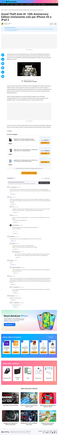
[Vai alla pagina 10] (34, 355)
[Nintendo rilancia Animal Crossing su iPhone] (47, 416)
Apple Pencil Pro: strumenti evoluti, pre (25, 348)
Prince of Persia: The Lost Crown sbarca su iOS (29, 406)
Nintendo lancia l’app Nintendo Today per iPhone (48, 406)
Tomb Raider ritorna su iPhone (10, 405)
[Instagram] (49, 432)
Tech (39, 4)
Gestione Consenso (26, 432)
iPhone (2, 4)
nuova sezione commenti (12, 30)
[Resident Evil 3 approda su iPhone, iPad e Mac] (10, 416)
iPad (7, 4)
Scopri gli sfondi (8, 324)
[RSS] (56, 432)
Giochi (6, 10)
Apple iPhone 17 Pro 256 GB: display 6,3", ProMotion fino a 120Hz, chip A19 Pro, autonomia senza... (26, 150)
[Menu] (3, 2)
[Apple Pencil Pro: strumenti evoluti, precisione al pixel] (25, 343)
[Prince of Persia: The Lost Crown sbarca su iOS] (29, 398)
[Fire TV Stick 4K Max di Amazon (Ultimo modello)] (34, 343)
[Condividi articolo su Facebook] (2, 55)
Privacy (51, 431)
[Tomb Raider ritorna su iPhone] (10, 398)
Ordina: (43, 178)
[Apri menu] (17, 1)
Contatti (44, 431)
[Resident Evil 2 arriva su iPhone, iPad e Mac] (29, 416)
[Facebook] (43, 432)
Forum (34, 4)
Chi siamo (40, 431)
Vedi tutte (51, 337)
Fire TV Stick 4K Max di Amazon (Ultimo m (34, 348)
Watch (21, 4)
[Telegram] (52, 432)
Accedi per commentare (44, 182)
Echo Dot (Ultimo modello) (53, 348)
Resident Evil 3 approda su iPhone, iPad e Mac (10, 424)
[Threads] (50, 432)
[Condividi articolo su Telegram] (2, 67)
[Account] (55, 1)
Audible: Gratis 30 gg (16, 348)
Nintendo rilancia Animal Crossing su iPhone (47, 424)
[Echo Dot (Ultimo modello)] (52, 343)
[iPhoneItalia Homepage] (11, 2)
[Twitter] (45, 432)
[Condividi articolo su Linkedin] (2, 63)
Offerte (43, 4)
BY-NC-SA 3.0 (20, 432)
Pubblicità (55, 431)
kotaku (10, 131)
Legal (48, 431)
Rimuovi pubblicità (29, 49)
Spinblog (16, 431)
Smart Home (28, 4)
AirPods (16, 4)
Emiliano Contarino (7, 23)
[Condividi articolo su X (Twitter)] (2, 59)
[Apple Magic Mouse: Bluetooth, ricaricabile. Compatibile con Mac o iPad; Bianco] (43, 343)
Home (2, 10)
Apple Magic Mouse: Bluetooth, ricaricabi (43, 348)
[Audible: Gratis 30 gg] (15, 343)
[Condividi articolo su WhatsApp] (2, 72)
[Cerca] (5, 2)
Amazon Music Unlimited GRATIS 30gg (6, 348)
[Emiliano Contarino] (2, 24)
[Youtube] (47, 432)
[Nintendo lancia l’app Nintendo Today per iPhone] (47, 398)
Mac (12, 4)
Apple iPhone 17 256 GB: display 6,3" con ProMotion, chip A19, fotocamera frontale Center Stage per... (26, 161)
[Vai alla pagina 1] (24, 355)
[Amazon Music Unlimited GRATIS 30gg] (6, 343)
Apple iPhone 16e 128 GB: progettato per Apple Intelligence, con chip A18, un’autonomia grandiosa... (25, 140)
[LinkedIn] (54, 432)
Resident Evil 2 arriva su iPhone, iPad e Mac (29, 424)
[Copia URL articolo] (2, 76)
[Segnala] (15, 194)
